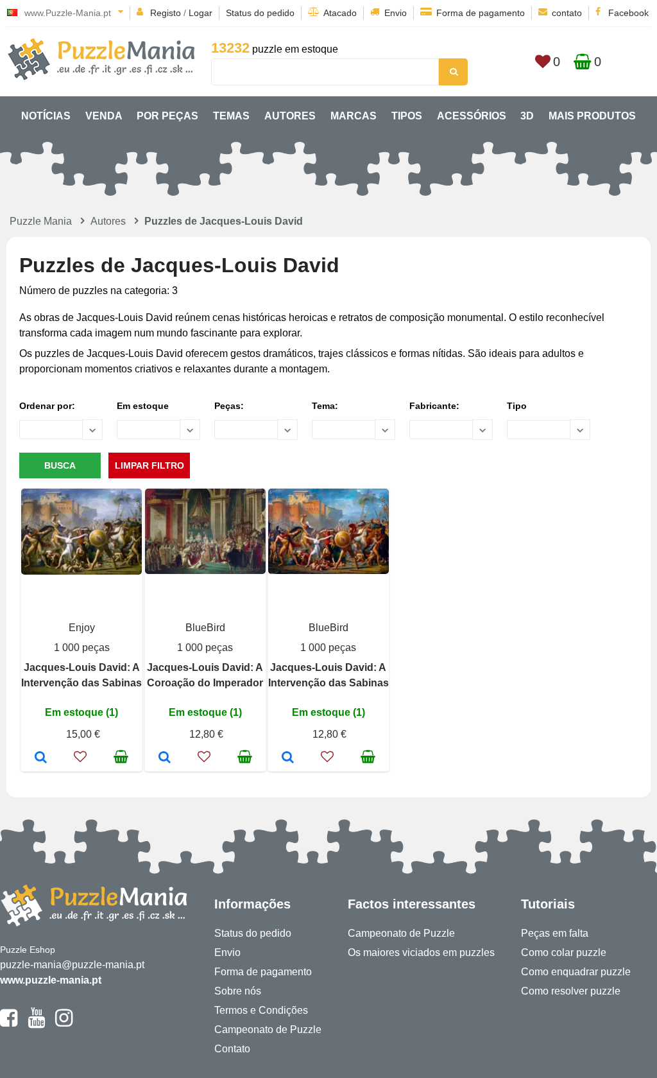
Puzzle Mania (41, 221)
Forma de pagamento (480, 13)
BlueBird (205, 627)
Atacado (340, 13)
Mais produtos (592, 115)
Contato (232, 1048)
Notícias (46, 115)
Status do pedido (260, 13)
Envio (395, 13)
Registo (165, 13)
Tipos (406, 115)
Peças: (229, 406)
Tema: (325, 406)
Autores (290, 115)
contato (567, 13)
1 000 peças (82, 647)
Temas (231, 115)
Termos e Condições (261, 1010)
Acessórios (471, 115)
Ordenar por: (47, 406)
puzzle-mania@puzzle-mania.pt (72, 964)
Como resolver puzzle (570, 991)
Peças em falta (554, 933)
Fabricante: (434, 406)
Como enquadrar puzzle (576, 971)
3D (527, 115)
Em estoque (143, 406)
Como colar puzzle (563, 952)
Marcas (353, 115)
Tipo (517, 406)
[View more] (81, 571)
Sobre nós (237, 991)
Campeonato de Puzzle (267, 1029)
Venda (104, 115)
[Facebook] (8, 1023)
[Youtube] (36, 1023)
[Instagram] (64, 1023)
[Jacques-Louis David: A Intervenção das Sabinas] (41, 758)
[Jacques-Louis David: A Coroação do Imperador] (164, 758)
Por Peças (167, 115)
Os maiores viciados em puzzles (421, 952)
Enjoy (82, 627)
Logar (200, 13)
